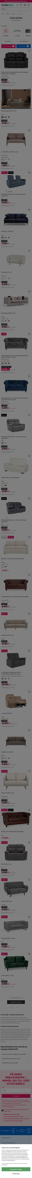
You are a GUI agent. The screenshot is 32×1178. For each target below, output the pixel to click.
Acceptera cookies (16, 1169)
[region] (16, 1161)
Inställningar (16, 1173)
